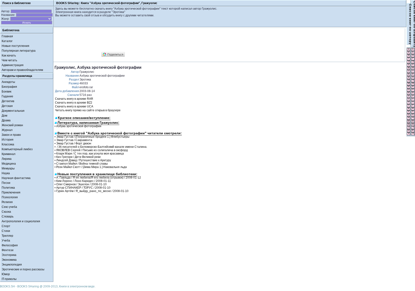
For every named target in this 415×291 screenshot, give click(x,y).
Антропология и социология (21, 221)
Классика (8, 144)
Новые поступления (15, 46)
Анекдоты (8, 82)
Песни (6, 183)
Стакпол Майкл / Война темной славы (82, 163)
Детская (7, 106)
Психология (10, 197)
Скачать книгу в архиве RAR (74, 98)
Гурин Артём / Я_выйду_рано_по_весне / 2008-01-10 (92, 191)
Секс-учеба (9, 207)
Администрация (13, 65)
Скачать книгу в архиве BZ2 (73, 102)
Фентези (7, 250)
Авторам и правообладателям (22, 70)
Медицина (9, 163)
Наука (6, 173)
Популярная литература (19, 50)
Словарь (7, 216)
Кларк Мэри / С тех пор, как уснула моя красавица (90, 153)
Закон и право (11, 134)
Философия (10, 245)
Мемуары (8, 168)
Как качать (9, 55)
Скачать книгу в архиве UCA (74, 106)
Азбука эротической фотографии (78, 126)
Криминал (8, 154)
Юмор (6, 274)
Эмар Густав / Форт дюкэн (73, 143)
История (7, 139)
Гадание (7, 96)
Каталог (7, 41)
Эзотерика (9, 255)
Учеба (6, 240)
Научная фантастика (16, 178)
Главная (7, 36)
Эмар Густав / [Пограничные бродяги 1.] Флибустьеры (92, 136)
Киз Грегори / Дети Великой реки (78, 157)
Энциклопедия (12, 264)
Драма (6, 120)
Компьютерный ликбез (17, 149)
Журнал (7, 130)
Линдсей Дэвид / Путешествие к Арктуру (83, 160)
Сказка (6, 211)
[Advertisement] (142, 40)
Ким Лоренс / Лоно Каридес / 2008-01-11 (83, 181)
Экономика (9, 259)
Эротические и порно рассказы (23, 269)
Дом (4, 115)
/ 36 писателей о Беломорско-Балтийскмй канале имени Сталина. (101, 147)
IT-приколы (9, 279)
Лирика (7, 159)
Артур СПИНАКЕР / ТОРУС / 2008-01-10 (83, 187)
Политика (8, 187)
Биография (9, 86)
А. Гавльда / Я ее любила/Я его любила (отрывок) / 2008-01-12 (98, 177)
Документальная (13, 110)
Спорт (6, 226)
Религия (7, 202)
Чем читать (9, 60)
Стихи (6, 231)
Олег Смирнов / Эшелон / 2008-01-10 (81, 184)
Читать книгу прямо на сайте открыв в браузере (88, 110)
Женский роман (12, 125)
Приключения (11, 192)
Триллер (7, 235)
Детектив (8, 101)
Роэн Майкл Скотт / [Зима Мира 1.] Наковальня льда (91, 167)
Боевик (6, 91)
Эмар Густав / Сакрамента (74, 140)
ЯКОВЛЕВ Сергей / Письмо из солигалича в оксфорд (92, 150)
